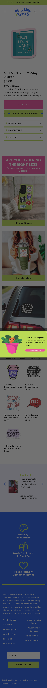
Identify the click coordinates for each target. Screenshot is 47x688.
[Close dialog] (45, 332)
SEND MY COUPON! (35, 350)
